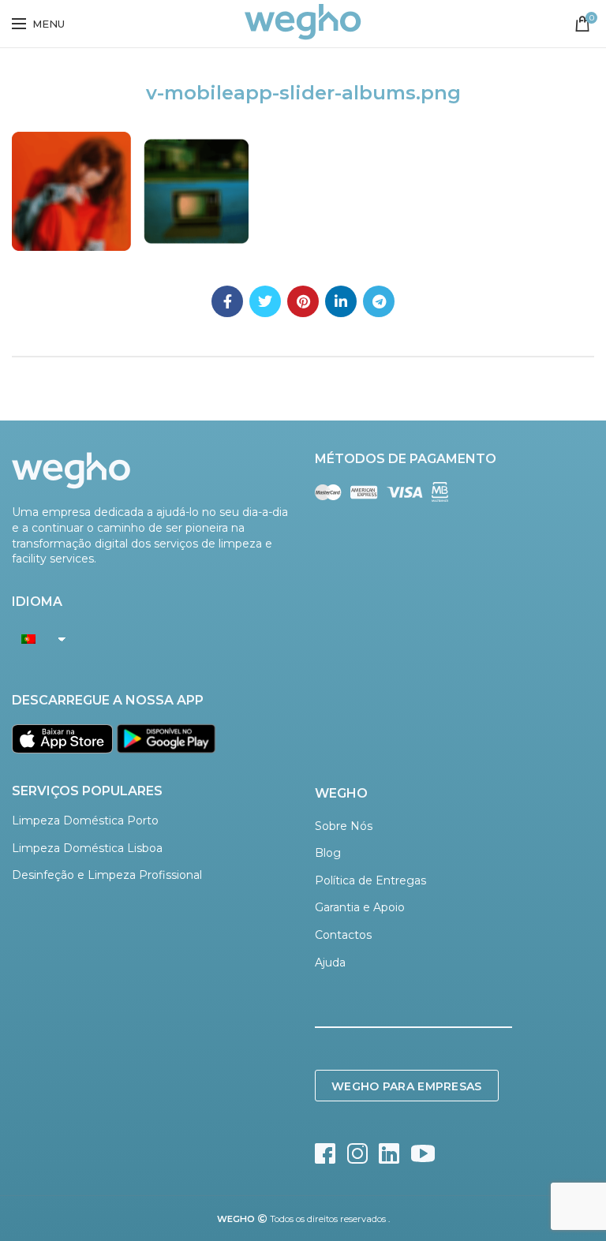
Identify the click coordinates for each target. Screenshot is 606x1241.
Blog (328, 853)
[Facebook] (227, 301)
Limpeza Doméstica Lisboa (87, 848)
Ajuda (330, 962)
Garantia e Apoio (360, 907)
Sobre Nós (343, 826)
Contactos (343, 935)
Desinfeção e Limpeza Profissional (107, 875)
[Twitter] (265, 301)
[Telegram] (379, 301)
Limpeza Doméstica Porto (85, 820)
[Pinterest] (303, 301)
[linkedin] (341, 301)
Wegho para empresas (406, 1086)
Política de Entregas (370, 880)
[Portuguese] (34, 638)
